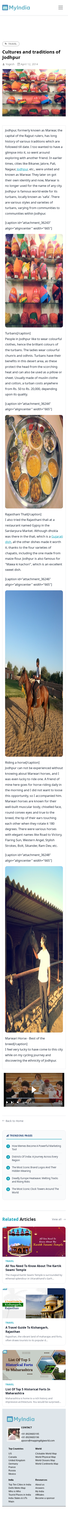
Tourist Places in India (19, 1494)
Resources (41, 1480)
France (12, 1467)
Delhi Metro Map (17, 1488)
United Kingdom (16, 1460)
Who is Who (14, 1491)
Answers (39, 1488)
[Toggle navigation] (61, 7)
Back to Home (14, 1121)
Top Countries (15, 1448)
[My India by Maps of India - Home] (16, 7)
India (11, 1480)
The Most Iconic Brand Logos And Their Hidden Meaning (32, 1169)
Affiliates (39, 1494)
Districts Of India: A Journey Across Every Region (33, 1158)
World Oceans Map (45, 1460)
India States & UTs (17, 1498)
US (10, 1453)
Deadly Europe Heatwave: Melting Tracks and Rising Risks (33, 1180)
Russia (12, 1470)
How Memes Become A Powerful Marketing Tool (34, 1147)
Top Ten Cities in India (19, 1484)
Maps (11, 1501)
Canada (12, 1457)
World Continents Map (46, 1463)
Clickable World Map (46, 1453)
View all (57, 1219)
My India (39, 1491)
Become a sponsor (45, 1498)
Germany (13, 1463)
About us (39, 1484)
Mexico (12, 1474)
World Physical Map (45, 1457)
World (38, 1448)
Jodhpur (22, 169)
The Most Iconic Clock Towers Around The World (33, 1190)
